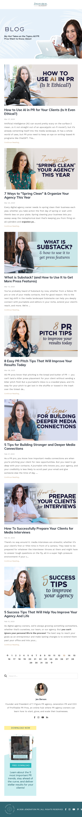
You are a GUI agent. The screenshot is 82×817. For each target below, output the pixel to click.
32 (46, 662)
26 (61, 659)
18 (19, 659)
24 (51, 659)
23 (45, 659)
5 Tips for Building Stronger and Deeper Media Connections (39, 446)
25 (56, 659)
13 (64, 655)
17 (14, 659)
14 (69, 655)
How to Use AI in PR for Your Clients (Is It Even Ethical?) (39, 112)
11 (54, 655)
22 (40, 659)
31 (41, 662)
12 (59, 655)
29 (31, 662)
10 (49, 655)
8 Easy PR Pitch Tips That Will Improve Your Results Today (38, 363)
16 (9, 659)
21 (35, 659)
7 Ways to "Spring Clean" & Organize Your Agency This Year (36, 195)
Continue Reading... (12, 142)
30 (36, 662)
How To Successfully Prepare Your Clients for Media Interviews (38, 530)
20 (30, 659)
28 (72, 659)
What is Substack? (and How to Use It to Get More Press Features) (38, 279)
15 (74, 655)
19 (24, 659)
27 (67, 659)
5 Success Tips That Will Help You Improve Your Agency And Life (40, 614)
